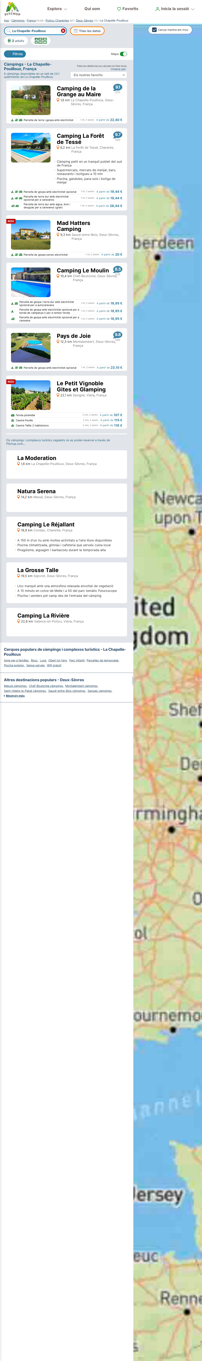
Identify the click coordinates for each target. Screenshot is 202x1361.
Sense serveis (35, 665)
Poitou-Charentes (57, 20)
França (31, 20)
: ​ (119, 69)
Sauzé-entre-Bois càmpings (66, 690)
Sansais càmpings (100, 690)
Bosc (34, 660)
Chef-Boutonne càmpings (46, 686)
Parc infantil (76, 660)
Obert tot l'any (57, 660)
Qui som (92, 8)
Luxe (43, 660)
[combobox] (35, 31)
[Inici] (12, 9)
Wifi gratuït (54, 665)
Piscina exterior (14, 665)
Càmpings (18, 20)
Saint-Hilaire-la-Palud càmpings (25, 690)
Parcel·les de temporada (102, 660)
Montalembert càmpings (81, 686)
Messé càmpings (15, 686)
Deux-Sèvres (84, 20)
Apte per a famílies (16, 660)
